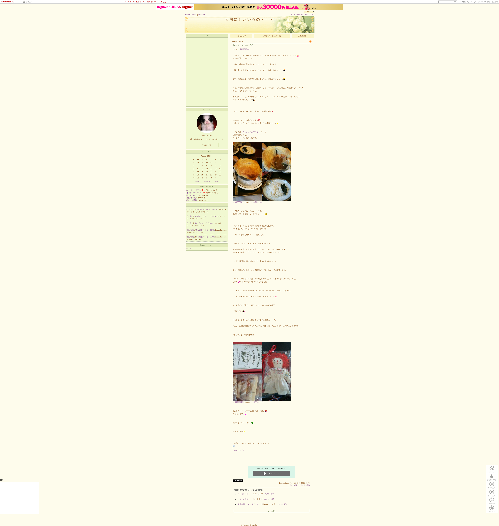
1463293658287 (238, 402)
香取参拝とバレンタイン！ (248, 504)
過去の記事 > (303, 36)
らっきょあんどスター (251, 132)
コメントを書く (304, 485)
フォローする (491, 480)
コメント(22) (269, 499)
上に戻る (492, 511)
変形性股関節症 (245, 49)
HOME (187, 15)
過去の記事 (492, 488)
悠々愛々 (189, 216)
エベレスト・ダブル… (194, 190)
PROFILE (201, 15)
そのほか (29, 2)
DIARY (194, 15)
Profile (206, 109)
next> (216, 181)
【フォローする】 (297, 14)
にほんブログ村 (238, 450)
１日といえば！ (244, 494)
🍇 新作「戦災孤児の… (194, 193)
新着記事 (492, 504)
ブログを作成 (485, 2)
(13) (251, 45)
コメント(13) (292, 485)
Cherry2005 (190, 209)
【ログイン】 (309, 14)
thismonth (207, 181)
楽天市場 (495, 2)
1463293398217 (238, 202)
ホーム (491, 472)
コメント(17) (269, 494)
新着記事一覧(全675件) (272, 36)
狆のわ (188, 249)
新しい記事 (492, 496)
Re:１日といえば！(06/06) (204, 223)
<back (197, 181)
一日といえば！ (244, 499)
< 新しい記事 (241, 36)
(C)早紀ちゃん (258, 202)
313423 (308, 12)
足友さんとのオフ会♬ (241, 45)
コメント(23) (282, 504)
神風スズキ (190, 230)
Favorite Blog (207, 186)
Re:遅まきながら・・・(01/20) (208, 209)
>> (468, 2)
